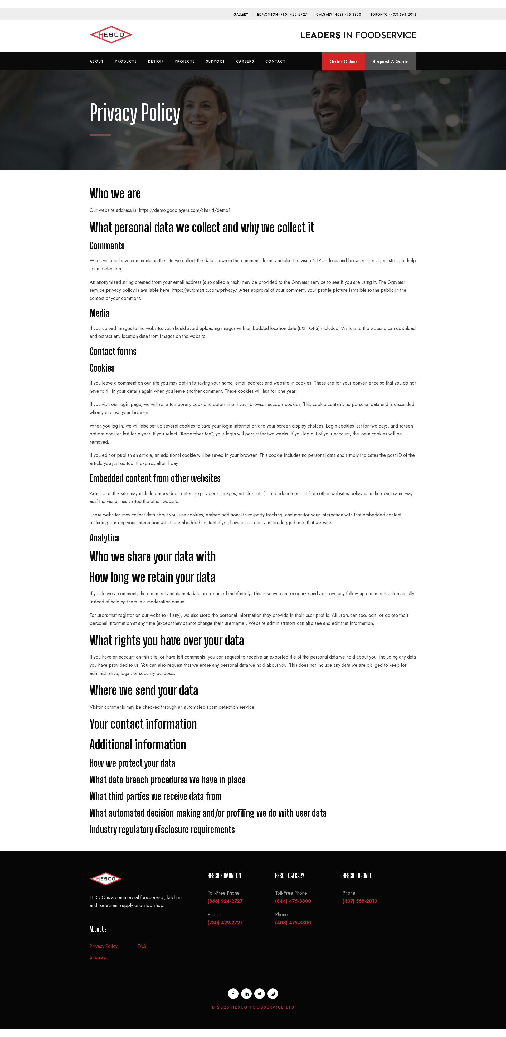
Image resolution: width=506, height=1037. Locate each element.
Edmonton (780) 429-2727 (282, 14)
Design (156, 61)
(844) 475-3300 (293, 901)
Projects (185, 61)
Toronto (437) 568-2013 (393, 14)
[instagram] (272, 993)
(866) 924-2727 (225, 901)
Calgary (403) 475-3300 (338, 14)
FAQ (142, 946)
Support (215, 61)
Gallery (240, 14)
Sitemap (98, 957)
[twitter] (259, 993)
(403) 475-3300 (293, 922)
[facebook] (233, 993)
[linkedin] (246, 993)
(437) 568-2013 (360, 901)
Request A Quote (390, 61)
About (97, 61)
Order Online (343, 61)
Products (126, 61)
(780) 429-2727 (225, 922)
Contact (275, 61)
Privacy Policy (104, 946)
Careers (245, 61)
